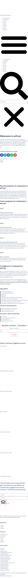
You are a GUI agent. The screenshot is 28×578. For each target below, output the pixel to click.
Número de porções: (14, 328)
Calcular (14, 334)
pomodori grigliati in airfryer (12, 282)
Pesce (4, 28)
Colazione (5, 19)
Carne (4, 27)
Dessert (5, 25)
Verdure (5, 29)
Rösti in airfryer (3, 411)
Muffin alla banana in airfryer (6, 371)
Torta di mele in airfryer (5, 476)
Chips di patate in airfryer (6, 452)
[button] (14, 45)
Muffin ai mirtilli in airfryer (6, 391)
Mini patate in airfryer (5, 432)
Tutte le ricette (6, 18)
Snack (4, 24)
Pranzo (4, 21)
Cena (4, 22)
